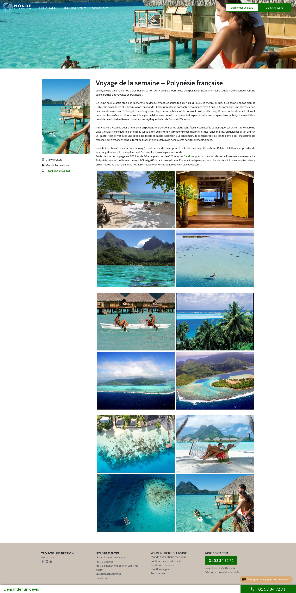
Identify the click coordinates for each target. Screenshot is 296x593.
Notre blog (47, 557)
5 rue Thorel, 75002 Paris (220, 568)
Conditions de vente (162, 565)
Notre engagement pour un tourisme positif (117, 567)
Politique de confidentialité (166, 561)
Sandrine (189, 156)
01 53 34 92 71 (274, 7)
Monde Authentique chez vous (168, 556)
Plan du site (102, 577)
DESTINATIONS (45, 7)
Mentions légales (161, 569)
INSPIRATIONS (73, 7)
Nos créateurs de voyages (111, 557)
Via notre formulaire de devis (222, 572)
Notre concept (104, 561)
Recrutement (158, 573)
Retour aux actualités (58, 170)
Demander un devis (242, 7)
